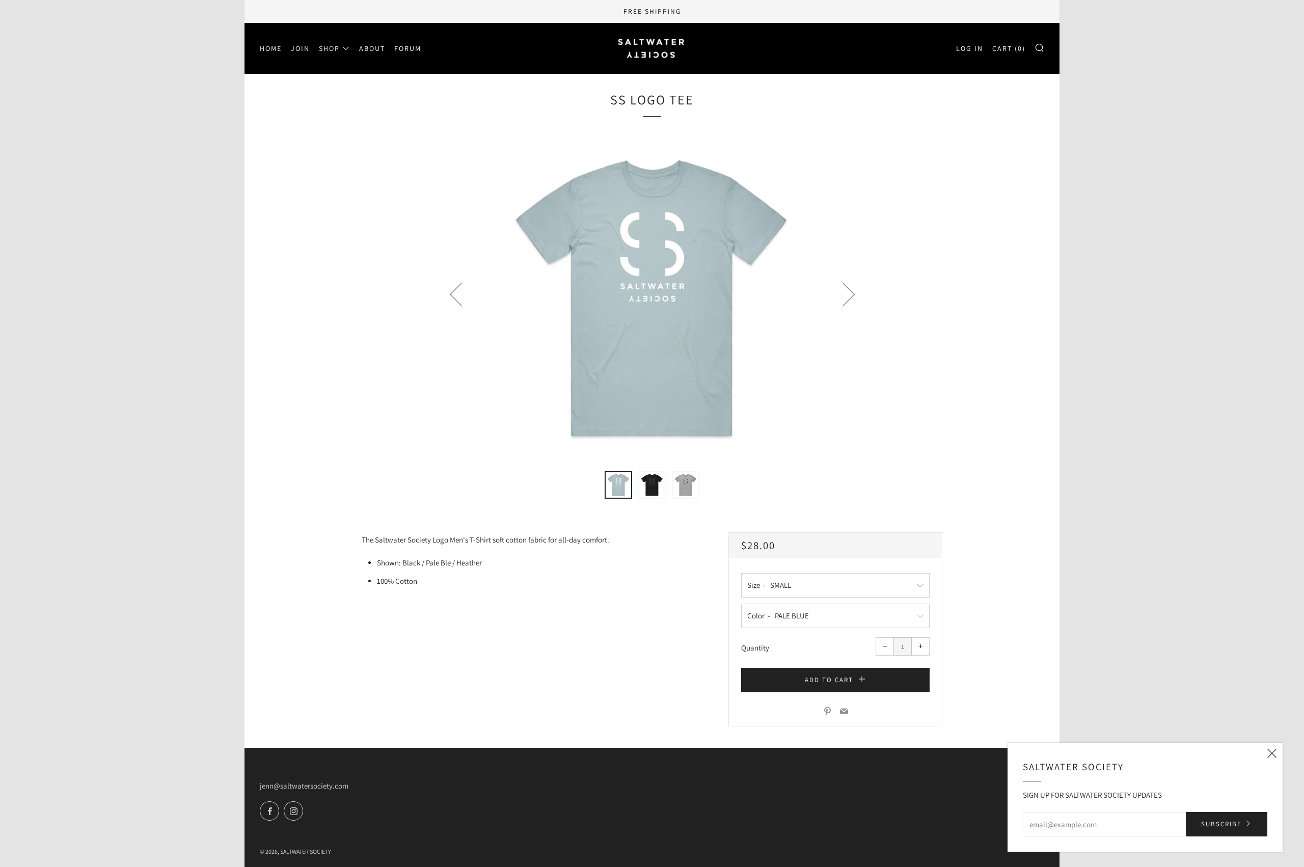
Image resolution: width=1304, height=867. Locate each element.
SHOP (329, 48)
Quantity (755, 648)
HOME (271, 48)
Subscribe (1221, 824)
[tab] (618, 485)
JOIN (300, 48)
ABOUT (372, 48)
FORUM (407, 48)
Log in (969, 48)
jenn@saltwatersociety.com (304, 786)
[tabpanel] (652, 298)
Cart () (1008, 48)
